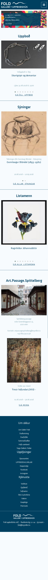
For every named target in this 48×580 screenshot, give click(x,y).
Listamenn (24, 196)
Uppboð (24, 36)
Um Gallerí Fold (24, 430)
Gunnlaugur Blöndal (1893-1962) (24, 162)
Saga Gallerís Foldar (24, 448)
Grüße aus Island (24, 386)
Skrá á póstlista (24, 495)
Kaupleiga (24, 502)
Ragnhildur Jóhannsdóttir (24, 248)
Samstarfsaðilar (24, 441)
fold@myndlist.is (24, 525)
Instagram (24, 473)
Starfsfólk (24, 437)
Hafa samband (24, 444)
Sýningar (24, 107)
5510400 (40, 522)
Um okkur (24, 423)
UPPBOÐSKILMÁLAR (24, 462)
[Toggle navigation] (44, 5)
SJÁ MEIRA (8, 23)
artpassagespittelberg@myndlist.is (27, 331)
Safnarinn (24, 491)
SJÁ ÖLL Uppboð (24, 95)
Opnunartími (24, 458)
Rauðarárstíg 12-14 (27, 522)
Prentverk (24, 506)
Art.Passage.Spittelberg (24, 280)
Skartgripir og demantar (24, 75)
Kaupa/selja (24, 466)
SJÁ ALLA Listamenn (24, 264)
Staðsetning (24, 433)
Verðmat (24, 484)
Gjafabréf (24, 487)
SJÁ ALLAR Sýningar (24, 184)
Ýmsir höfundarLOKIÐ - (24, 389)
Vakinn (24, 498)
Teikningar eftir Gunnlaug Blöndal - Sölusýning (23, 159)
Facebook (24, 470)
